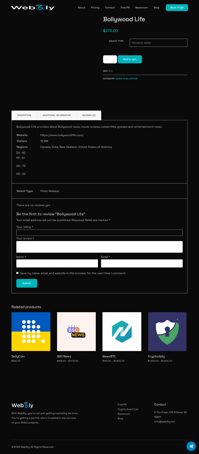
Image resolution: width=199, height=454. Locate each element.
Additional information (57, 115)
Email (105, 257)
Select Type (116, 41)
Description (24, 115)
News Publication (127, 78)
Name (21, 257)
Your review (25, 238)
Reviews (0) (88, 115)
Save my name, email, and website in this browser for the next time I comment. (73, 273)
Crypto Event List (128, 409)
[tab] (24, 115)
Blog (120, 418)
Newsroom (124, 413)
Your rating (24, 227)
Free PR (122, 404)
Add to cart (130, 59)
